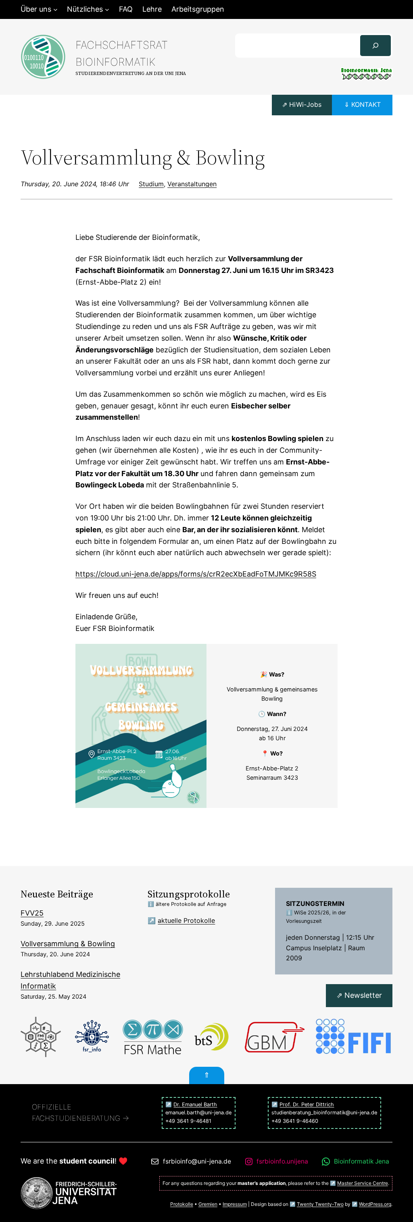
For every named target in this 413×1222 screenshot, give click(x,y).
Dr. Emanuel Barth (195, 1104)
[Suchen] (375, 45)
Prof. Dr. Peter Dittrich (307, 1104)
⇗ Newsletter (359, 995)
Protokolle (181, 1204)
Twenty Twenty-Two (320, 1204)
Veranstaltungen (192, 184)
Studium (151, 184)
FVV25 (32, 913)
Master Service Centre (362, 1183)
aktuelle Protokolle (186, 920)
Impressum (235, 1204)
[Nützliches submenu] (107, 9)
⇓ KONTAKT (362, 104)
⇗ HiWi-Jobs (301, 104)
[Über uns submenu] (55, 9)
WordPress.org (375, 1204)
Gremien (207, 1204)
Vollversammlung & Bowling (68, 943)
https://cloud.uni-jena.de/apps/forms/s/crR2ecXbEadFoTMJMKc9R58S (195, 574)
